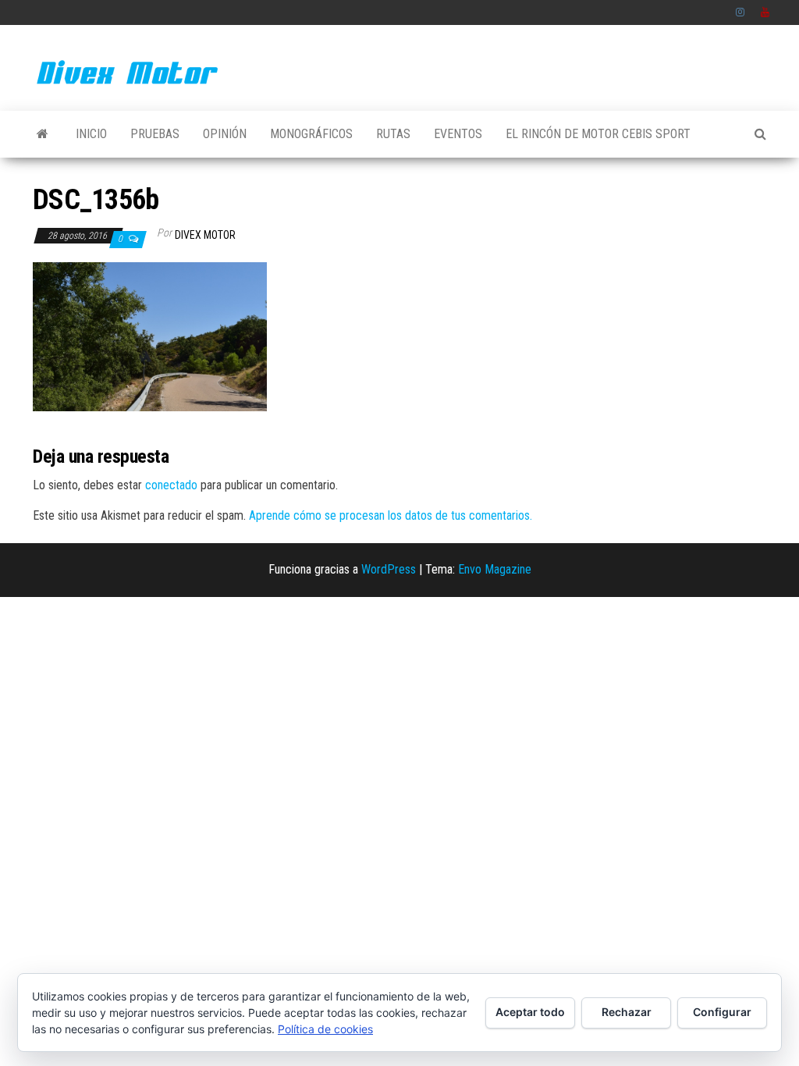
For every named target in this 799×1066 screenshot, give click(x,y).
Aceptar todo (530, 1011)
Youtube (765, 12)
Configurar (722, 1011)
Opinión (225, 133)
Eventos (458, 133)
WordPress (388, 569)
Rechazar (627, 1011)
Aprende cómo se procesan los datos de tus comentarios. (390, 515)
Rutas (393, 133)
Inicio (91, 133)
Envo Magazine (494, 569)
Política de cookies (325, 1029)
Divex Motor (205, 235)
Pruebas (154, 133)
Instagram (740, 12)
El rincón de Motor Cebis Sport (598, 133)
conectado (171, 485)
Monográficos (311, 133)
